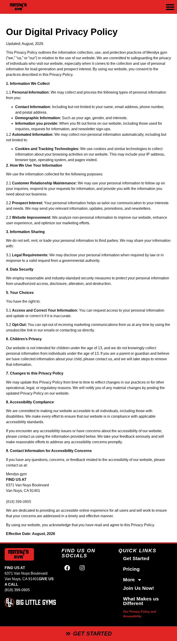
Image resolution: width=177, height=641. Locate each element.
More (129, 579)
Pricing (131, 569)
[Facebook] (67, 567)
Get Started (136, 558)
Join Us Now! (138, 588)
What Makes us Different (141, 601)
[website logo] (31, 7)
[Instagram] (82, 567)
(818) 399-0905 (18, 502)
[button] (170, 7)
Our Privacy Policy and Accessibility (139, 614)
